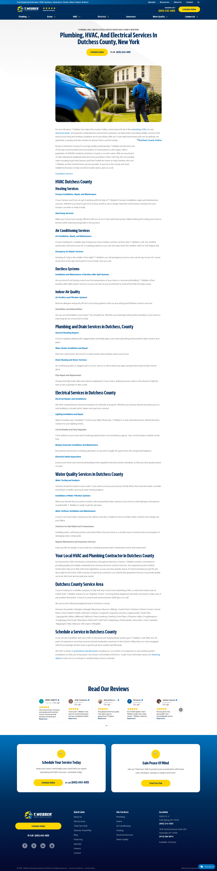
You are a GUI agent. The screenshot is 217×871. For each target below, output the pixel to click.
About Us (178, 2)
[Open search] (198, 2)
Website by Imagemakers (190, 868)
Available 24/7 (170, 8)
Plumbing (23, 17)
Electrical (102, 17)
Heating (119, 830)
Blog (76, 835)
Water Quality (159, 17)
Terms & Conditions (76, 868)
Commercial (190, 17)
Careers (77, 848)
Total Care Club (155, 783)
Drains (49, 17)
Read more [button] (43, 719)
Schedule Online (97, 52)
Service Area (79, 821)
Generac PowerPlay (82, 830)
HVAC (75, 17)
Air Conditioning (123, 826)
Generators (131, 17)
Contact (189, 2)
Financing (78, 839)
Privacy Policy (90, 868)
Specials (151, 2)
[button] (36, 709)
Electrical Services (124, 835)
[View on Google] (41, 701)
